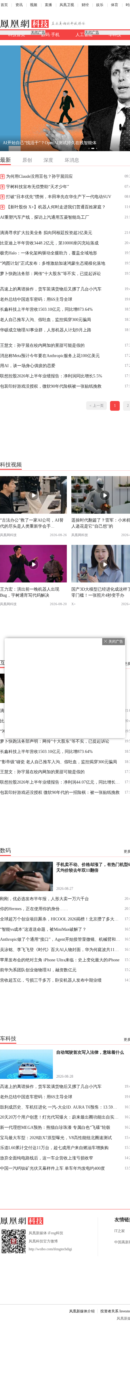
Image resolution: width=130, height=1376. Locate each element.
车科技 (8, 1039)
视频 (33, 5)
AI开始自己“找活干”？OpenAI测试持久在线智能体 (49, 142)
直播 (48, 5)
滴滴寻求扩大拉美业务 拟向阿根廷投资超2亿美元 (46, 232)
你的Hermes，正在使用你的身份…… (34, 908)
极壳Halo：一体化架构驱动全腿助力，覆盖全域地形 (48, 252)
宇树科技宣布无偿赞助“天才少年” (37, 186)
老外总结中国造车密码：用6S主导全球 (36, 299)
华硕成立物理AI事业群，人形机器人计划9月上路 (45, 329)
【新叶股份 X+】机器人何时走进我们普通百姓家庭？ (56, 206)
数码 (5, 850)
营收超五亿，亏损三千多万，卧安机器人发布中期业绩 (51, 980)
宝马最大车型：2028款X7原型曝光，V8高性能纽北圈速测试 (56, 1137)
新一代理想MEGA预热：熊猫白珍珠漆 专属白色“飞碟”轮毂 (55, 1127)
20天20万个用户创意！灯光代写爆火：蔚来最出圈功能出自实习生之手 (60, 1117)
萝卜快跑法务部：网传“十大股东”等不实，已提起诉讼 (50, 273)
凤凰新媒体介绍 (82, 1311)
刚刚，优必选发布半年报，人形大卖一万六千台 (44, 898)
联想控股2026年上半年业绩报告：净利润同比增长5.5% (51, 375)
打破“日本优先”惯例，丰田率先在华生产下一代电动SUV (58, 196)
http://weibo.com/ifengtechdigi (50, 1249)
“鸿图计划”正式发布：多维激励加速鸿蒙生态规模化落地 (52, 263)
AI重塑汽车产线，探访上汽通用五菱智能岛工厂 (44, 217)
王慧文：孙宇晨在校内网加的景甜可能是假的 (42, 345)
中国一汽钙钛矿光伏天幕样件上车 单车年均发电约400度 (52, 1168)
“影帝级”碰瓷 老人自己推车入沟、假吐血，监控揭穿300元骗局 (58, 761)
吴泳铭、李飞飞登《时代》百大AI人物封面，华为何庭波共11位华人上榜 (60, 949)
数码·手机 (50, 34)
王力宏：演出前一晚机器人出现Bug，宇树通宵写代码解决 (29, 592)
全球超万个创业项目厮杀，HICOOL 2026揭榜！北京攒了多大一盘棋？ (60, 919)
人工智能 (84, 34)
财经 (85, 5)
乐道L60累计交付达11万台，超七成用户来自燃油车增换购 (54, 1147)
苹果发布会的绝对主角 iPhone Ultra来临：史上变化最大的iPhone (59, 959)
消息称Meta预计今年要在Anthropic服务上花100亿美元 (50, 355)
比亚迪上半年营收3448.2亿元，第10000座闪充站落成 (49, 242)
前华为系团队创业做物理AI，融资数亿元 (38, 969)
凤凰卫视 (67, 5)
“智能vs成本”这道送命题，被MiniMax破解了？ (43, 929)
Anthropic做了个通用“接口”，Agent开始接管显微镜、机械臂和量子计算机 (60, 939)
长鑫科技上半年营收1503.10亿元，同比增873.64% (46, 309)
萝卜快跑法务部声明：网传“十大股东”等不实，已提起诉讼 (54, 741)
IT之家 (119, 1231)
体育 (114, 5)
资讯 (19, 5)
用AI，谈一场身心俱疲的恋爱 (27, 365)
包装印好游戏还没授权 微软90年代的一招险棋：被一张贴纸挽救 (60, 792)
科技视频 (11, 464)
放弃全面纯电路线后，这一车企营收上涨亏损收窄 (46, 1158)
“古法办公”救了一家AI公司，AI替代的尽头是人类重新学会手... (31, 523)
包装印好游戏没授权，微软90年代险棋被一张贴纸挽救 (51, 386)
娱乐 (99, 5)
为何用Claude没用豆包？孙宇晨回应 (39, 176)
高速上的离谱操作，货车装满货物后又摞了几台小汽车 (51, 289)
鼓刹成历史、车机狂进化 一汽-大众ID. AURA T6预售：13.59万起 (60, 1107)
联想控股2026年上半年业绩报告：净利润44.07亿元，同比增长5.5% (60, 782)
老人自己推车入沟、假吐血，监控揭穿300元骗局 (45, 319)
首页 (4, 5)
